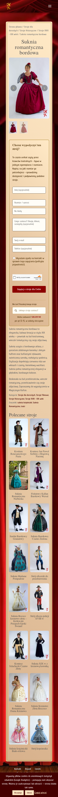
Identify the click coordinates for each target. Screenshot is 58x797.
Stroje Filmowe (42, 395)
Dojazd (28, 769)
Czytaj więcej (40, 792)
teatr (23, 406)
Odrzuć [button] (29, 793)
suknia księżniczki (24, 402)
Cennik (38, 769)
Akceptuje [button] (18, 793)
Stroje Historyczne (28, 30)
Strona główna (15, 26)
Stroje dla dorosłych (26, 395)
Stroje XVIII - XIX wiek (34, 398)
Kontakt (17, 769)
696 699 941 (36, 317)
